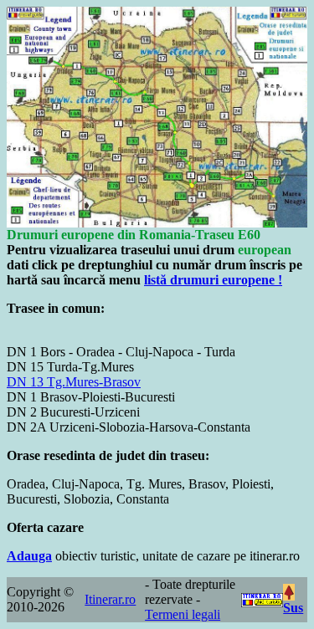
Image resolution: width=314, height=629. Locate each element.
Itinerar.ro (110, 599)
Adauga (29, 556)
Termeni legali (182, 614)
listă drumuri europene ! (213, 280)
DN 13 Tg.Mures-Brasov (74, 382)
